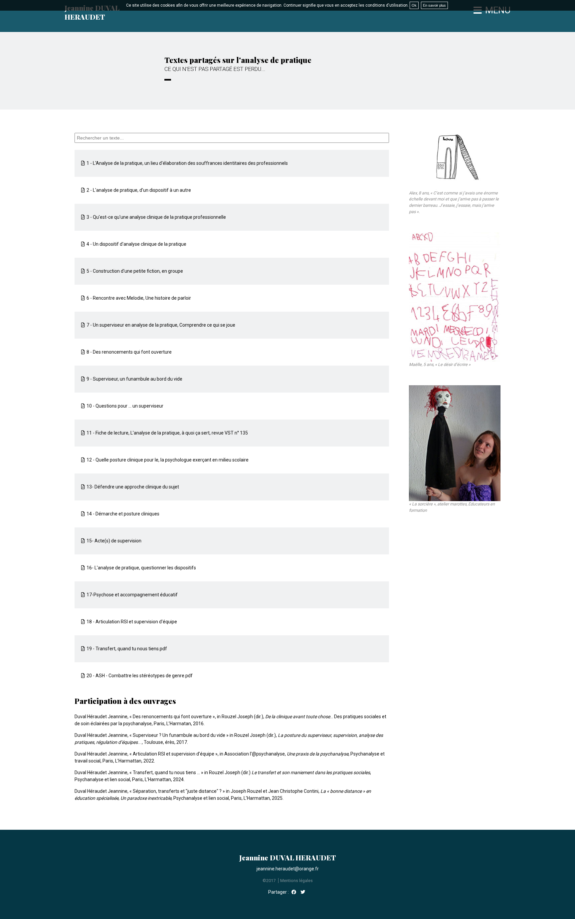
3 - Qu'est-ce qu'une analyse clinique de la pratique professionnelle (156, 217)
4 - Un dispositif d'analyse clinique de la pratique (136, 244)
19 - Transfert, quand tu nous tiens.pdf (127, 648)
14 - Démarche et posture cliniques (123, 513)
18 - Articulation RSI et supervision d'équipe (132, 621)
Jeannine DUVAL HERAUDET (92, 12)
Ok (414, 5)
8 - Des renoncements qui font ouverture (129, 352)
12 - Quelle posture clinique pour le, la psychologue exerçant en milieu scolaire (168, 459)
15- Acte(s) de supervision (114, 540)
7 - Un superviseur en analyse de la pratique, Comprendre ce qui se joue (161, 325)
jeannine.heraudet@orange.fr (288, 868)
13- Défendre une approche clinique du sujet (133, 486)
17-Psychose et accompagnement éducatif (132, 594)
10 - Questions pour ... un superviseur (125, 406)
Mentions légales (296, 880)
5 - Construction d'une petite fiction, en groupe (135, 271)
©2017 (269, 880)
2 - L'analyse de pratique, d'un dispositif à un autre (139, 190)
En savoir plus (434, 5)
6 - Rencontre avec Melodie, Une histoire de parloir (139, 298)
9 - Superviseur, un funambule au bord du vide (134, 379)
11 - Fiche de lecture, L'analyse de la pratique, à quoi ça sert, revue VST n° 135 (167, 433)
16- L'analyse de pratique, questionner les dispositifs (141, 567)
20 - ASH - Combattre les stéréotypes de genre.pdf (140, 675)
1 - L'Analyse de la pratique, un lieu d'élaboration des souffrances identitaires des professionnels (187, 163)
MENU (497, 10)
